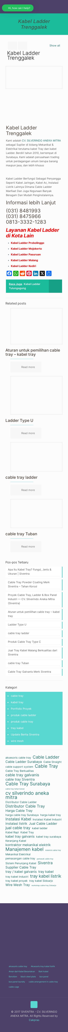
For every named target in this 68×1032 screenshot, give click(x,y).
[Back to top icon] (34, 1004)
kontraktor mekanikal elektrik (28, 845)
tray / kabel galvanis (21, 872)
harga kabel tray (50, 815)
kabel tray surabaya (48, 836)
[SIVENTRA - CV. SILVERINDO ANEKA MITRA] (34, 7)
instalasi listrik (16, 824)
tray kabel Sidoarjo (41, 880)
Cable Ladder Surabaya (23, 762)
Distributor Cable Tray (25, 806)
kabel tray (17, 702)
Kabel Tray (27, 832)
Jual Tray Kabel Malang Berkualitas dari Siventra (32, 652)
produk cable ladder (23, 715)
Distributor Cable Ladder (21, 802)
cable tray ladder (21, 477)
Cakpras (34, 1020)
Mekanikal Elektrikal (18, 854)
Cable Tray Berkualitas (19, 770)
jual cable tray (17, 828)
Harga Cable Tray (19, 811)
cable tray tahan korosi (15, 789)
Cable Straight (52, 762)
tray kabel (17, 728)
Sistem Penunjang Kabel (20, 863)
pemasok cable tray (45, 859)
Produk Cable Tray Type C (24, 641)
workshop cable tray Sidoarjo (44, 885)
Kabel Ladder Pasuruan (26, 254)
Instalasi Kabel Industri (47, 819)
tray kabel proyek (16, 880)
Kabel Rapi (12, 832)
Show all (55, 45)
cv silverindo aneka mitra (27, 795)
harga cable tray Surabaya (22, 815)
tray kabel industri (16, 876)
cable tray (17, 695)
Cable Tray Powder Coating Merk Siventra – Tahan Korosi (29, 584)
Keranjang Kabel (15, 840)
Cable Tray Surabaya (27, 784)
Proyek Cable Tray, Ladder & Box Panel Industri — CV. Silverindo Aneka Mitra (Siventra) (32, 599)
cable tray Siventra (20, 779)
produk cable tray (22, 721)
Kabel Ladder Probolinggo (27, 242)
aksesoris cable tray (18, 757)
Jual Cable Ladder (43, 824)
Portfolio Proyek (21, 708)
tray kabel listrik (45, 876)
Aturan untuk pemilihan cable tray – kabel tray (32, 352)
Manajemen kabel (24, 849)
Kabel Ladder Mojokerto (26, 248)
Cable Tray (46, 766)
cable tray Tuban (21, 533)
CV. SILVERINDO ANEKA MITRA (41, 140)
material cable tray (53, 850)
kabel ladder (40, 828)
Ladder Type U (19, 420)
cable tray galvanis (22, 775)
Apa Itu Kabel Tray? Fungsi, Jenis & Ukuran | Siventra (29, 571)
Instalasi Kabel (18, 819)
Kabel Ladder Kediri (23, 266)
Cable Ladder (46, 757)
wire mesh (17, 741)
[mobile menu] (63, 6)
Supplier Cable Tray (20, 867)
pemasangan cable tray (20, 858)
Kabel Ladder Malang (24, 260)
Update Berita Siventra (25, 734)
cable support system (19, 766)
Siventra (45, 863)
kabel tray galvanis (19, 836)
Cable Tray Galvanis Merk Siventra (29, 671)
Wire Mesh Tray (17, 885)
